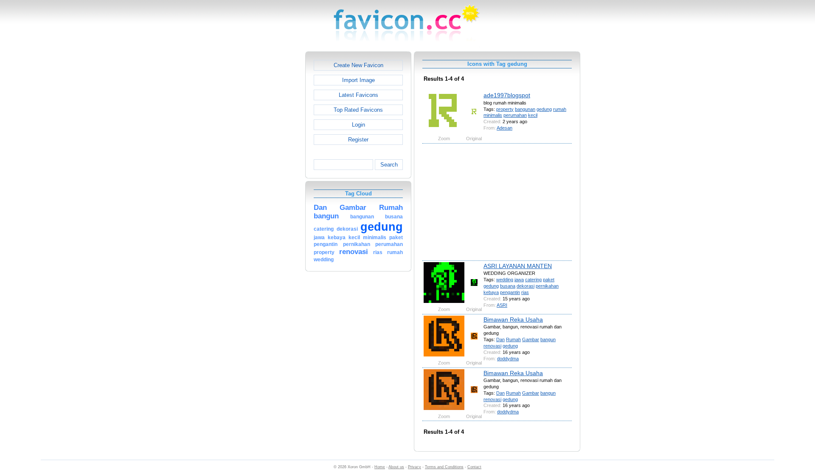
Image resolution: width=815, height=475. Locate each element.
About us (396, 467)
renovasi (492, 345)
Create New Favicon (358, 65)
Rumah (513, 339)
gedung (544, 109)
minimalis (492, 115)
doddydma (508, 358)
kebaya (491, 292)
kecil (532, 115)
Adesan (504, 127)
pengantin (510, 292)
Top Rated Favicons (358, 110)
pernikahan (547, 285)
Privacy (414, 467)
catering (533, 279)
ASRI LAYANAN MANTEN (517, 266)
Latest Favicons (358, 95)
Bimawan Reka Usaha (513, 319)
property (505, 109)
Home (379, 467)
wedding (504, 279)
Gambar (530, 339)
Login (358, 125)
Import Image (358, 80)
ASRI (502, 305)
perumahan (515, 115)
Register (358, 139)
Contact (474, 467)
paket (548, 279)
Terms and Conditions (444, 467)
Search (389, 164)
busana (507, 285)
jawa (519, 279)
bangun (548, 339)
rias (525, 292)
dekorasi (525, 285)
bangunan (525, 109)
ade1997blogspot (506, 95)
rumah (559, 109)
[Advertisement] (269, 178)
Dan (500, 339)
